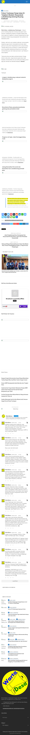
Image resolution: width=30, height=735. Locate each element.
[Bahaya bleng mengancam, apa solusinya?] (3, 639)
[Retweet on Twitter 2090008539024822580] (8, 481)
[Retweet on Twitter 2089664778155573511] (8, 578)
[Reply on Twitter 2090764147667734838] (6, 434)
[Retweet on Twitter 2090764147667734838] (8, 434)
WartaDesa (8, 422)
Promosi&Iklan (24, 731)
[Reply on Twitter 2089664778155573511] (6, 578)
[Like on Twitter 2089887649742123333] (11, 545)
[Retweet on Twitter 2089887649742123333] (8, 545)
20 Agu (19, 437)
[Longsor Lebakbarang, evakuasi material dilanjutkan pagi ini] (14, 90)
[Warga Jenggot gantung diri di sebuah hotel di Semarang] (4, 626)
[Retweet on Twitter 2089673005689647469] (8, 558)
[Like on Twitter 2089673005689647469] (11, 558)
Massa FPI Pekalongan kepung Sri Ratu (17, 609)
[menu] (27, 2)
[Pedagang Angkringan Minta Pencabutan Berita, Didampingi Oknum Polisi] (4, 646)
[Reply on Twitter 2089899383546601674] (6, 528)
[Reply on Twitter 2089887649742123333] (6, 545)
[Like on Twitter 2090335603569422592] (11, 450)
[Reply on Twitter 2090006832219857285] (6, 496)
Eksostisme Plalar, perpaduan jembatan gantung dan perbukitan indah (13, 108)
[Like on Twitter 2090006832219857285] (11, 496)
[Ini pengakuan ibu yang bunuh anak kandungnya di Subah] (4, 652)
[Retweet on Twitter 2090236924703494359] (8, 466)
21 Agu (19, 422)
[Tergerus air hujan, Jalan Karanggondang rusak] (14, 149)
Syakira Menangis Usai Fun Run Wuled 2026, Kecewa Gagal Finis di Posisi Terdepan (14, 400)
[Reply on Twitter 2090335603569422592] (6, 450)
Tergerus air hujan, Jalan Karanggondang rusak (14, 137)
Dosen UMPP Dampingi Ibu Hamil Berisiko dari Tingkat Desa (14, 384)
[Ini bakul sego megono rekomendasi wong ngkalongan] (4, 633)
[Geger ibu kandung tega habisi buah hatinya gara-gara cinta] (4, 613)
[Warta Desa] (3, 1)
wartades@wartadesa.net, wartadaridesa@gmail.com (13, 708)
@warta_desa (14, 422)
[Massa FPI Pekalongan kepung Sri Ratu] (4, 607)
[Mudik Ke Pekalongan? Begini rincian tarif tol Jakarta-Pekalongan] (4, 601)
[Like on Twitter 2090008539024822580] (11, 481)
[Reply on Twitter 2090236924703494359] (6, 466)
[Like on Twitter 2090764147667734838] (11, 434)
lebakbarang (9, 220)
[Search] (23, 1)
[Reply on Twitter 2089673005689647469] (6, 558)
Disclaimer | (19, 731)
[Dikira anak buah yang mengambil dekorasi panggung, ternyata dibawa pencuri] (4, 659)
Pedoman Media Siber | (13, 731)
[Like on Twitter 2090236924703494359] (11, 466)
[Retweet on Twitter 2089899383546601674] (8, 528)
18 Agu (19, 549)
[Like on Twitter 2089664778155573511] (11, 578)
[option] (15, 263)
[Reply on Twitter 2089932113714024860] (6, 511)
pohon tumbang (18, 220)
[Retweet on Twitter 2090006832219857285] (8, 496)
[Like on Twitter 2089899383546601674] (11, 528)
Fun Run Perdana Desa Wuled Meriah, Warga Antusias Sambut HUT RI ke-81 (14, 395)
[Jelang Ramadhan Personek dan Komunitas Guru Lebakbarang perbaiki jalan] (14, 181)
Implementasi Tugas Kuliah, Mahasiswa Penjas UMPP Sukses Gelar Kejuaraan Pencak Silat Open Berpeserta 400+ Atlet (14, 389)
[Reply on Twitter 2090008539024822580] (6, 481)
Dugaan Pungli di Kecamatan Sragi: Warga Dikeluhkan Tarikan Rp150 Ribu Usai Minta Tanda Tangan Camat (14, 379)
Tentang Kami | (6, 731)
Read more (10, 132)
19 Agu (19, 469)
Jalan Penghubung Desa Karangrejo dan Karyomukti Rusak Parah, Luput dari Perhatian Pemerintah (15, 236)
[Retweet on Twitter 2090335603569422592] (8, 450)
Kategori (3, 723)
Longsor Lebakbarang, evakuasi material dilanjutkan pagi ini (14, 78)
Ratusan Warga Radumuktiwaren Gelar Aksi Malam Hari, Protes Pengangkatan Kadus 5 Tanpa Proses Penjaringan (15, 245)
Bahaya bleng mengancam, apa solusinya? (17, 641)
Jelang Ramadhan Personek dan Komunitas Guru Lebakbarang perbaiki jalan (13, 168)
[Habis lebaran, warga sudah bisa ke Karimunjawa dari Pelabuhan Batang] (4, 620)
